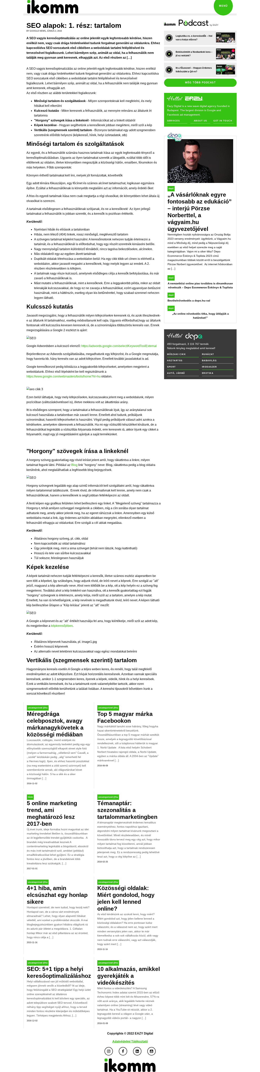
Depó (171, 188)
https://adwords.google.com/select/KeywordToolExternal (119, 346)
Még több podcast (200, 82)
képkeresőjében (62, 625)
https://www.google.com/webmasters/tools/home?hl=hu (63, 376)
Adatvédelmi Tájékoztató (130, 1041)
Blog (74, 465)
